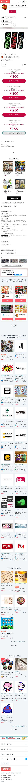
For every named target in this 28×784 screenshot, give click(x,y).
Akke (10, 8)
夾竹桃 (7, 296)
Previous (2, 40)
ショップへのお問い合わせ (7, 253)
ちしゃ (7, 315)
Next (25, 40)
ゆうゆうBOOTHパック (17, 224)
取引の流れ (5, 241)
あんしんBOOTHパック (6, 224)
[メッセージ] (14, 24)
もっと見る (14, 325)
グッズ (3, 54)
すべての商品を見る (14, 198)
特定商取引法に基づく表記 (7, 250)
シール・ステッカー (12, 54)
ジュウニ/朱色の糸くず (14, 158)
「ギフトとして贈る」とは (9, 206)
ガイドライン (4, 775)
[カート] (18, 57)
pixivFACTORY (4, 235)
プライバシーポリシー (12, 775)
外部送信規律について (6, 777)
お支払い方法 (6, 244)
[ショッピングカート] (22, 1)
